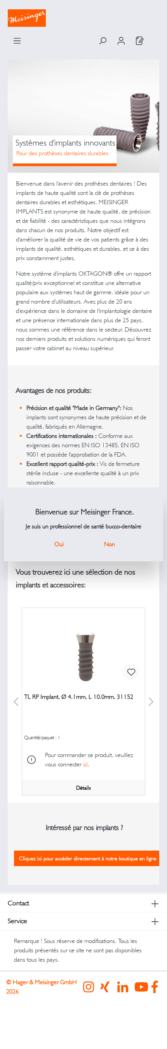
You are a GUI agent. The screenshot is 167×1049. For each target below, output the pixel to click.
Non (109, 544)
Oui (59, 544)
